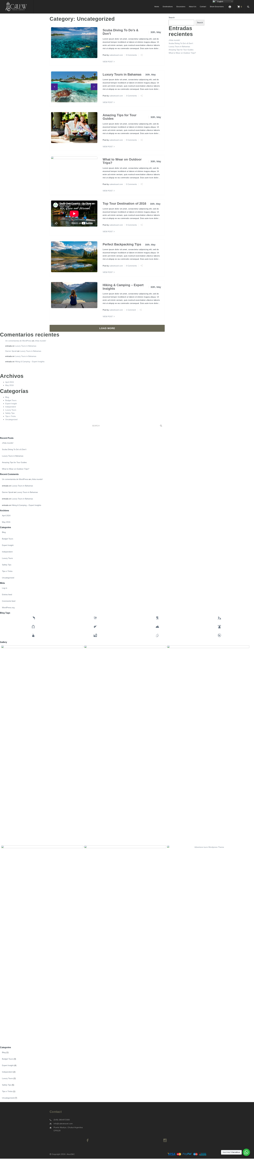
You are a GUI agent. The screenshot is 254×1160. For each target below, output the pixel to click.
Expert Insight (11, 403)
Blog (7, 397)
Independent (10, 407)
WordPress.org (8, 607)
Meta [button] (2, 583)
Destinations (168, 7)
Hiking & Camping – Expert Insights (123, 286)
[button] (54, 86)
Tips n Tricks (10, 416)
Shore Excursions (217, 7)
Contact (203, 7)
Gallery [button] (3, 642)
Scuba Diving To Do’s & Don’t (120, 31)
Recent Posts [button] (6, 438)
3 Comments (131, 96)
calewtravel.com (116, 55)
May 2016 (9, 385)
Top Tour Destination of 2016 (124, 203)
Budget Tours (10, 400)
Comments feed (8, 601)
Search (172, 17)
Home (156, 7)
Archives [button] (4, 510)
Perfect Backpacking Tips (122, 244)
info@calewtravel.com (63, 1123)
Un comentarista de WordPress (18, 341)
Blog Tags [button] (5, 613)
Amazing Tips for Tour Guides (119, 116)
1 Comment (131, 310)
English (220, 2)
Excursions (180, 7)
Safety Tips (10, 413)
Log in (4, 588)
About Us (192, 7)
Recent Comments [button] (9, 474)
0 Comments (131, 55)
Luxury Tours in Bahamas (122, 74)
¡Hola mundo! (174, 40)
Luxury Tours (10, 410)
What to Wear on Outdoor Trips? (122, 161)
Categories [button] (5, 527)
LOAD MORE (107, 328)
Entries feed (7, 594)
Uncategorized (11, 419)
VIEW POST (108, 62)
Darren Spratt (11, 351)
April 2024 (9, 382)
